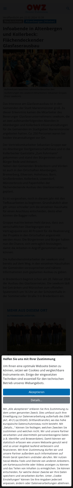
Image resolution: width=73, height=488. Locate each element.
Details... (36, 400)
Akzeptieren (36, 392)
